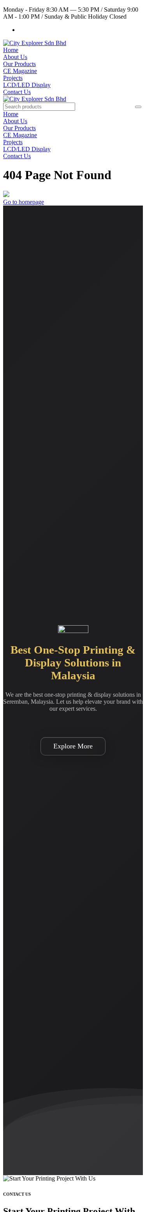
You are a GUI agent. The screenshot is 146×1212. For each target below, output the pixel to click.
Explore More (73, 746)
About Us (15, 57)
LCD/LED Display (27, 85)
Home (10, 50)
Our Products (19, 64)
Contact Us (17, 92)
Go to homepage (23, 202)
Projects (13, 78)
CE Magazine (20, 71)
